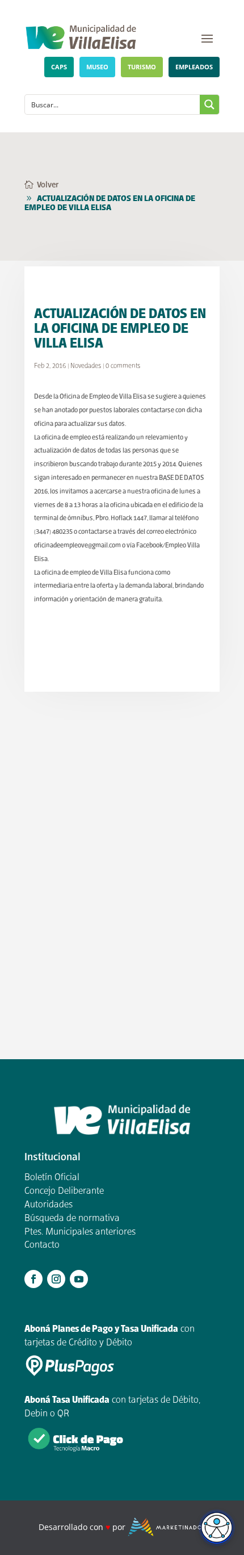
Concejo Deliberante (64, 1191)
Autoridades (48, 1205)
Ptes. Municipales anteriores (80, 1232)
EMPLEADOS (194, 66)
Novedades (85, 366)
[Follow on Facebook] (33, 1279)
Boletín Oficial (51, 1178)
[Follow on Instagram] (56, 1279)
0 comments (123, 366)
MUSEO (97, 66)
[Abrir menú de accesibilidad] (217, 1528)
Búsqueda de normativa (72, 1219)
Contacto (42, 1245)
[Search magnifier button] (209, 104)
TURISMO (142, 66)
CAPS (59, 66)
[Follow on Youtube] (79, 1279)
